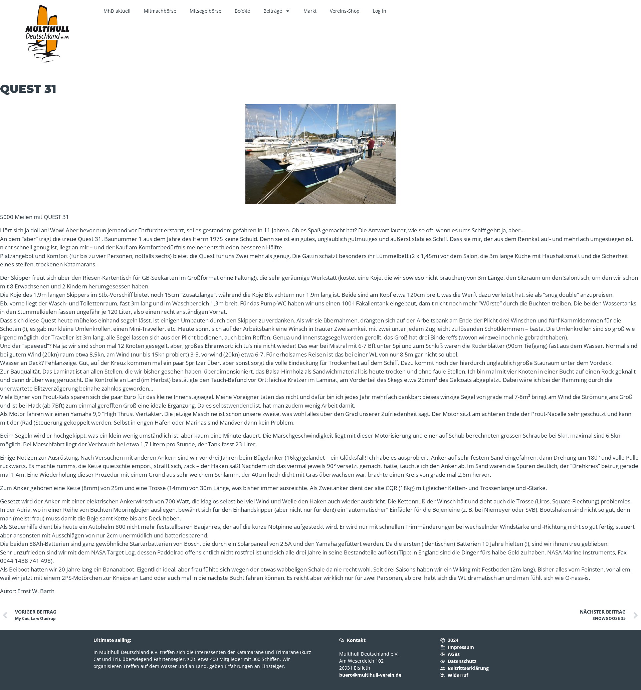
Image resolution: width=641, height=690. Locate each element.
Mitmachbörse (160, 11)
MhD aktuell (117, 11)
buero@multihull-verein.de (370, 675)
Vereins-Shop (345, 11)
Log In (379, 11)
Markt (309, 11)
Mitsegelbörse (205, 11)
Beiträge (272, 11)
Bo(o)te (242, 11)
